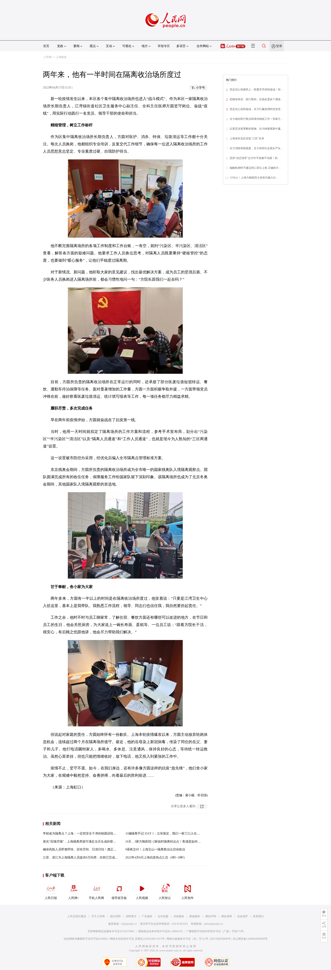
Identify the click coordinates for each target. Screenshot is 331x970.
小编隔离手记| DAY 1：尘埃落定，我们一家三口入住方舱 (164, 833)
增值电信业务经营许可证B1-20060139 (160, 931)
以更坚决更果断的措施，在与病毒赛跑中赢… (256, 128)
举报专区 (164, 46)
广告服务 (147, 916)
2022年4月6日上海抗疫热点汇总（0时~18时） (156, 857)
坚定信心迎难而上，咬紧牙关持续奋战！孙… (256, 89)
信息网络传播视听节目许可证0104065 (86, 938)
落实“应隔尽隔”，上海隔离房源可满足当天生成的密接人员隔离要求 (88, 841)
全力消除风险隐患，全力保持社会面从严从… (256, 148)
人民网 (47, 57)
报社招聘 (115, 916)
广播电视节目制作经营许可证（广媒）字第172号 (215, 931)
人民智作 (187, 898)
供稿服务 (179, 916)
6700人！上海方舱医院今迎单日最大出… (254, 177)
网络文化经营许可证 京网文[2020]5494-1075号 (137, 938)
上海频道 (61, 57)
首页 (46, 46)
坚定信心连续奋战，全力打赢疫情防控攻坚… (256, 109)
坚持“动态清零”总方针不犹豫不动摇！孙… (255, 158)
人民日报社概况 (76, 916)
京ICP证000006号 (220, 938)
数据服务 (194, 916)
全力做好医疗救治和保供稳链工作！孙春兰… (256, 118)
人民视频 (142, 898)
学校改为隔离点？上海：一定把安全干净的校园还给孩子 (81, 833)
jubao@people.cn (213, 923)
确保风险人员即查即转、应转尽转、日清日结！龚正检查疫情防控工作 (90, 849)
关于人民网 (98, 916)
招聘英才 (131, 916)
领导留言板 (119, 898)
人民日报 (51, 898)
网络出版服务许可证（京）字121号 (187, 938)
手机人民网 (96, 898)
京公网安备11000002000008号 (250, 938)
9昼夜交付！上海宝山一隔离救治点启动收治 (155, 849)
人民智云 (165, 898)
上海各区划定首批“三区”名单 (247, 138)
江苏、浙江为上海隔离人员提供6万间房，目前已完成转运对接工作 (88, 857)
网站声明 (210, 916)
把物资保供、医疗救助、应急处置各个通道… (256, 99)
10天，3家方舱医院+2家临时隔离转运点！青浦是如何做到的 (166, 841)
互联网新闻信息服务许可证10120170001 (111, 931)
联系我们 (258, 916)
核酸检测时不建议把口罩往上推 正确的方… (255, 167)
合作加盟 (163, 916)
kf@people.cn (129, 923)
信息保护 (242, 916)
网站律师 (226, 916)
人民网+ (73, 898)
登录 (279, 46)
